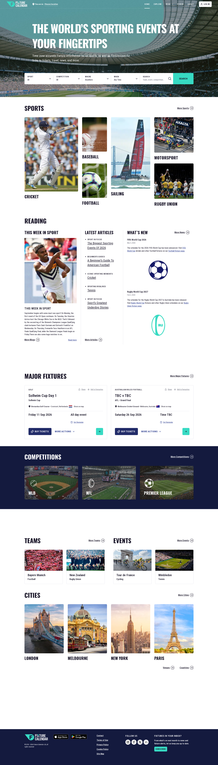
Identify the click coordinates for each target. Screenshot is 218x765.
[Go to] (99, 431)
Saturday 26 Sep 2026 (128, 414)
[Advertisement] (109, 357)
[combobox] (36, 80)
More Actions (63, 431)
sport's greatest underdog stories (97, 305)
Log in (207, 4)
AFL (117, 400)
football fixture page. (176, 251)
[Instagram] (127, 742)
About (191, 4)
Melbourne (144, 406)
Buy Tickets (42, 431)
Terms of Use (102, 740)
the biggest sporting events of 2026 (100, 246)
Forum (180, 4)
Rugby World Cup (137, 303)
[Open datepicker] (137, 79)
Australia (152, 406)
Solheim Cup (38, 395)
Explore (158, 4)
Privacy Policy (102, 745)
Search (146, 77)
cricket (91, 277)
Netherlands (63, 406)
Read (168, 4)
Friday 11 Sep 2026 (40, 414)
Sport (30, 77)
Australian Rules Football (128, 390)
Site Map (100, 754)
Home (147, 4)
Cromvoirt (54, 406)
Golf (31, 390)
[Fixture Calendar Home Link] (16, 4)
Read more (72, 340)
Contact (100, 735)
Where (88, 77)
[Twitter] (140, 742)
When (116, 77)
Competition (62, 77)
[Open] (50, 78)
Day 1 (52, 395)
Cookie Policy (102, 749)
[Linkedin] (146, 742)
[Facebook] (134, 742)
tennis (91, 290)
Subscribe (161, 749)
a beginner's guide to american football (100, 263)
